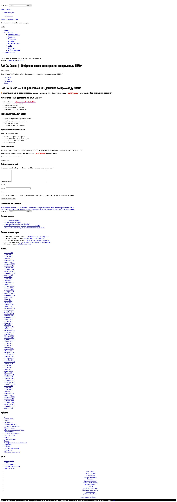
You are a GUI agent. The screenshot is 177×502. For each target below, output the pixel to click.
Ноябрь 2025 (9, 269)
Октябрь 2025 (9, 271)
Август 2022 (8, 341)
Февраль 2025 (9, 286)
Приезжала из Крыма (12, 220)
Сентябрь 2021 (9, 362)
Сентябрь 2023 (9, 317)
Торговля (7, 444)
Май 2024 (8, 303)
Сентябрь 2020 (9, 384)
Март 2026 (8, 262)
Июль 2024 (8, 299)
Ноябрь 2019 (9, 402)
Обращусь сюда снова (12, 222)
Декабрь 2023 (9, 312)
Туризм (7, 446)
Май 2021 (7, 369)
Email (3, 188)
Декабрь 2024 (9, 290)
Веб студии (8, 422)
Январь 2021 (8, 376)
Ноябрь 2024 (9, 292)
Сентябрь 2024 (9, 295)
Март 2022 (8, 351)
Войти (6, 463)
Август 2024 (8, 297)
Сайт (2, 192)
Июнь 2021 (8, 367)
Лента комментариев (12, 466)
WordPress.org (9, 468)
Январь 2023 (9, 332)
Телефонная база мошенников (15, 443)
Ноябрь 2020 (9, 380)
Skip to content (6, 9)
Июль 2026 (8, 255)
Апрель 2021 (8, 371)
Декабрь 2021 (9, 356)
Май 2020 (8, 391)
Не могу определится (12, 433)
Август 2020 (8, 386)
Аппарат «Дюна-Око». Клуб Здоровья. (37, 242)
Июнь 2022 (8, 345)
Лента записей (9, 464)
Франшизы (8, 450)
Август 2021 (8, 364)
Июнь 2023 (8, 323)
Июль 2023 (8, 321)
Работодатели (12, 39)
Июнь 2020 (8, 389)
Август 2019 (8, 408)
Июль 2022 (8, 343)
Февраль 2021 (9, 375)
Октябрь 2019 (9, 404)
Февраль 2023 (9, 330)
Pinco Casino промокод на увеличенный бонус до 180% (24, 228)
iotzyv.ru (21, 60)
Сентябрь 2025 (9, 273)
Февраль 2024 (9, 308)
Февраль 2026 (9, 264)
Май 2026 (7, 258)
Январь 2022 (9, 354)
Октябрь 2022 (9, 338)
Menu (2, 26)
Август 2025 (8, 275)
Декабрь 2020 (9, 378)
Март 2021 (8, 373)
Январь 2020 (9, 399)
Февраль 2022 (9, 352)
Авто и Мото (11, 41)
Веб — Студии (90, 473)
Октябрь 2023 (9, 316)
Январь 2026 (9, 266)
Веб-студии (11, 48)
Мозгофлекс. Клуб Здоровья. (34, 238)
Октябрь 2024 (9, 293)
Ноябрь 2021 (9, 358)
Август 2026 (8, 253)
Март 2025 (8, 284)
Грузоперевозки (10, 424)
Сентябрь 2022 (9, 340)
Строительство (10, 439)
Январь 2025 (8, 288)
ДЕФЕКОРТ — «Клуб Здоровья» (38, 240)
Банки (6, 420)
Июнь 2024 (8, 301)
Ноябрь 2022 (9, 336)
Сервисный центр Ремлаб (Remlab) (17, 224)
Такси (6, 441)
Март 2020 (8, 395)
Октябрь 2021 (9, 360)
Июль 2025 (8, 277)
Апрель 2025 (8, 282)
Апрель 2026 (9, 260)
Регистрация (9, 461)
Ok (114, 500)
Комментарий (6, 181)
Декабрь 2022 (9, 334)
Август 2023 (8, 319)
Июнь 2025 (8, 279)
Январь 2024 (9, 310)
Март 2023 (8, 328)
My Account (9, 16)
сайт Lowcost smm (24, 244)
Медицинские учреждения (14, 430)
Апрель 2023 (9, 327)
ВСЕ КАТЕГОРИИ (8, 32)
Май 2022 (7, 347)
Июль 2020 (8, 388)
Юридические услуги (14, 43)
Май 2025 (7, 280)
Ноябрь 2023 (9, 314)
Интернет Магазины (14, 35)
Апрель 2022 (9, 349)
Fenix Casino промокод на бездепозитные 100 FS (22, 226)
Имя (3, 185)
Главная (6, 30)
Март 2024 (8, 306)
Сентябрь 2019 (9, 406)
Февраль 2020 (9, 397)
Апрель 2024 (9, 304)
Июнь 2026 (8, 256)
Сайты (10, 46)
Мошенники (11, 37)
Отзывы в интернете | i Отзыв (9, 19)
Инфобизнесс (9, 428)
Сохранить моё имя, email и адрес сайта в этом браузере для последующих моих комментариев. (38, 195)
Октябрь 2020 (9, 382)
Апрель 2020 (9, 393)
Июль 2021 (8, 365)
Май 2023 (7, 325)
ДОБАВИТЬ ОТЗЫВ (9, 52)
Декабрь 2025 (9, 268)
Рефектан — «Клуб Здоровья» (38, 236)
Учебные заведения (14, 50)
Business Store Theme (88, 497)
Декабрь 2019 (9, 401)
